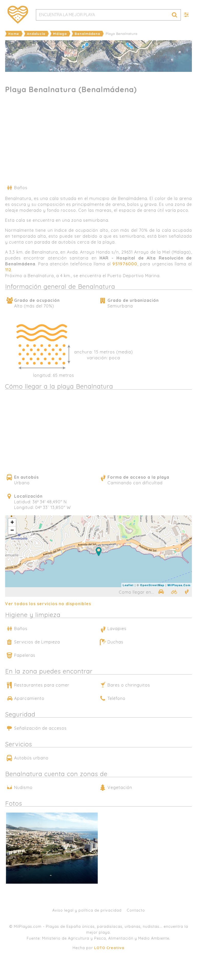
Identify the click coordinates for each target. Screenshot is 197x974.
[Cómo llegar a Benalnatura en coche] (160, 592)
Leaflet (128, 585)
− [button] (12, 530)
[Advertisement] (98, 141)
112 (8, 269)
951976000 (124, 263)
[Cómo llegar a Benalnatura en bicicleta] (174, 592)
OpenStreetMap (152, 585)
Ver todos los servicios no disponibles (48, 603)
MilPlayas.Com (179, 585)
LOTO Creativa (109, 948)
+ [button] (12, 522)
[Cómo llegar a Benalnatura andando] (186, 592)
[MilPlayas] (18, 15)
